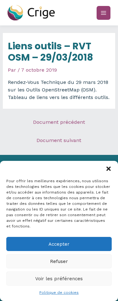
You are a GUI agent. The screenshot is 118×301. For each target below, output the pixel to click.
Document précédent (59, 122)
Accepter (59, 244)
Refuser (59, 261)
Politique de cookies (59, 292)
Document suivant (59, 140)
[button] (108, 169)
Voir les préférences (59, 279)
